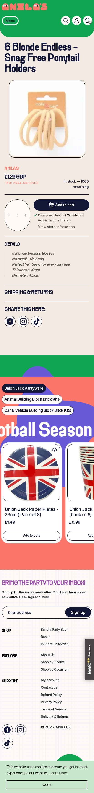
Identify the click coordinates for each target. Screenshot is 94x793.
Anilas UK (63, 727)
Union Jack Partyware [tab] (24, 388)
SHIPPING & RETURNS (29, 292)
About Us (48, 655)
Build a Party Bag (53, 629)
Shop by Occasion (54, 669)
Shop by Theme (53, 662)
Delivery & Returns (55, 716)
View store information (56, 227)
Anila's (12, 169)
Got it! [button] (47, 785)
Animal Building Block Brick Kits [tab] (32, 399)
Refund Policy (51, 695)
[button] (65, 20)
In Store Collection (54, 644)
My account (50, 680)
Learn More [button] (58, 773)
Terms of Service (53, 709)
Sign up (78, 612)
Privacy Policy (51, 702)
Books (45, 637)
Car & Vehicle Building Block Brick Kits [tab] (37, 410)
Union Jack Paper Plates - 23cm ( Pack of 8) (31, 511)
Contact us (49, 687)
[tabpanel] (47, 494)
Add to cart (31, 535)
